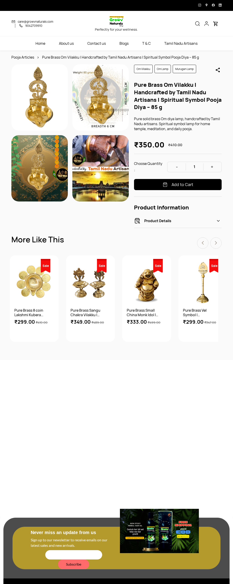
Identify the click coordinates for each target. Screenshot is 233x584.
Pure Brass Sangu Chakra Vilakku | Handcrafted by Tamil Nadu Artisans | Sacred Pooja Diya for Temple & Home (88, 312)
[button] (197, 23)
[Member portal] (206, 23)
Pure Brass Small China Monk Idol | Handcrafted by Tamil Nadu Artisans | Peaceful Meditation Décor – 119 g (144, 312)
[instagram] (199, 5)
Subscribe (73, 564)
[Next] (216, 243)
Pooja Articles (22, 57)
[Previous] (202, 243)
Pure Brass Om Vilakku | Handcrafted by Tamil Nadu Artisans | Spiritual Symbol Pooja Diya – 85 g (120, 57)
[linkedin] (220, 5)
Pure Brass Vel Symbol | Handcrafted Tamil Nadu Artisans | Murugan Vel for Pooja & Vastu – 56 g (200, 312)
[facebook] (213, 5)
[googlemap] (206, 5)
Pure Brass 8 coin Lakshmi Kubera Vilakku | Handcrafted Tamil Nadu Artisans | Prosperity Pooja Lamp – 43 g (30, 312)
